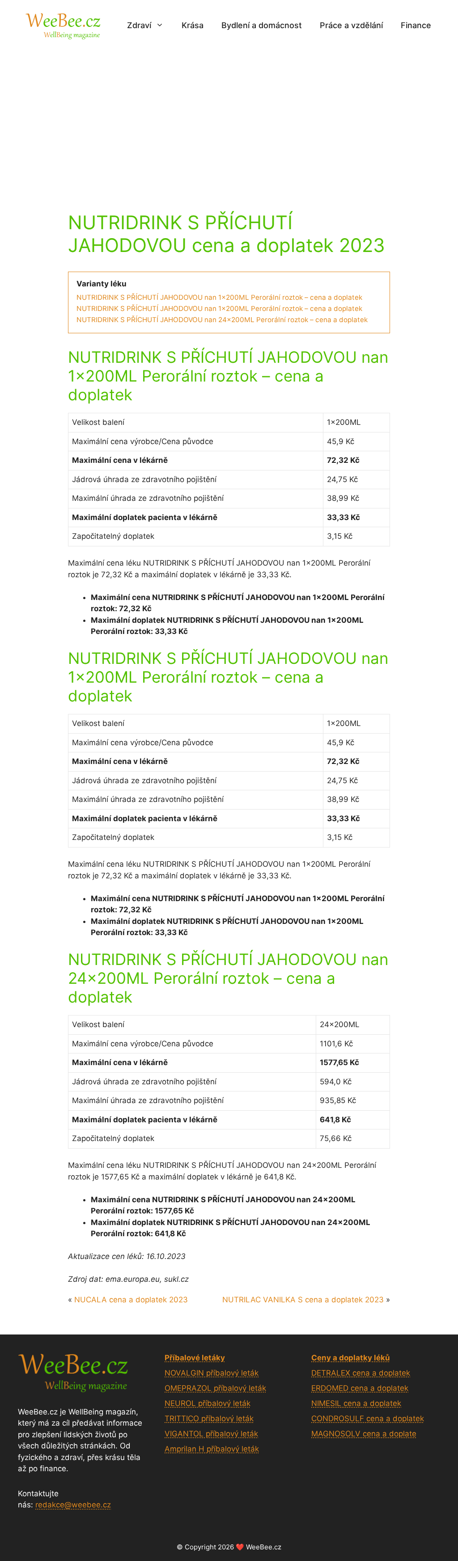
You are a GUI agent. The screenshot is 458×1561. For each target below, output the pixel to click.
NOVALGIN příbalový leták (212, 1372)
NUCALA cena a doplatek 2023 (131, 1299)
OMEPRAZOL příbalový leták (215, 1388)
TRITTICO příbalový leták (209, 1418)
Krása (193, 25)
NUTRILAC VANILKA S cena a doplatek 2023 (303, 1299)
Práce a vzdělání (351, 25)
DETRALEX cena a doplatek (360, 1372)
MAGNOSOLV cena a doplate (363, 1433)
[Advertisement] (229, 117)
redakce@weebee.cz (73, 1504)
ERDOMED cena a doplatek (359, 1388)
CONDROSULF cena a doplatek (367, 1418)
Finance (416, 25)
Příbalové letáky (195, 1357)
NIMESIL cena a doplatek (356, 1403)
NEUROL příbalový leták (207, 1403)
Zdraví (139, 25)
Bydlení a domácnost (261, 25)
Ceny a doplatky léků (350, 1357)
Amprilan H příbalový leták (212, 1448)
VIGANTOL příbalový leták (211, 1433)
